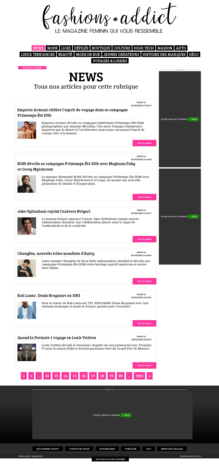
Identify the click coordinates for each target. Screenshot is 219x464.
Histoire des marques (164, 54)
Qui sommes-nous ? (47, 448)
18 (102, 375)
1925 (139, 375)
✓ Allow (193, 119)
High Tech (144, 48)
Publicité (130, 448)
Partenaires (107, 448)
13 (56, 375)
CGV (148, 448)
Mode (52, 48)
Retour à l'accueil (32, 67)
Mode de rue (88, 54)
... (39, 375)
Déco (194, 54)
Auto (181, 48)
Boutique (101, 48)
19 (111, 375)
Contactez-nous (79, 448)
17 (93, 375)
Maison (164, 48)
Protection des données (110, 459)
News (38, 48)
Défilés (81, 48)
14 (65, 375)
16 (84, 375)
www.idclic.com (195, 456)
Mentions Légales (172, 448)
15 (74, 375)
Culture (122, 48)
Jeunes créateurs (121, 54)
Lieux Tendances (38, 54)
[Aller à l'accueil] (110, 17)
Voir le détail (144, 143)
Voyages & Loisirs (110, 60)
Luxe (66, 48)
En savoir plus (26, 130)
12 (47, 375)
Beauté (65, 54)
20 (120, 375)
